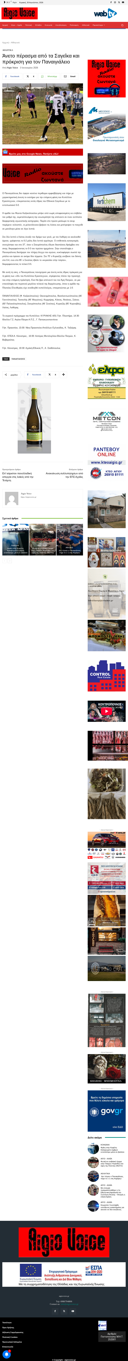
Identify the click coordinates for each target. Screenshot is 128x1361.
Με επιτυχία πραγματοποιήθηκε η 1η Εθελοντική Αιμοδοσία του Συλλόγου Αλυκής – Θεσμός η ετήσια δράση (113, 1192)
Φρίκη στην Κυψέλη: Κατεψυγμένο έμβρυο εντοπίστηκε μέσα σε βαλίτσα (15, 550)
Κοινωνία (15, 545)
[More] (63, 374)
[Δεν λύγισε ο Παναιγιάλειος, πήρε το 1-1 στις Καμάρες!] (69, 539)
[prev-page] (4, 561)
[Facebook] (111, 2)
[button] (122, 25)
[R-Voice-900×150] (42, 173)
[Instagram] (115, 2)
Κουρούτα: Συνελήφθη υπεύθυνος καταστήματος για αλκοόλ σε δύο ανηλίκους (112, 1207)
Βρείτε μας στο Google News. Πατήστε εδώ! (33, 153)
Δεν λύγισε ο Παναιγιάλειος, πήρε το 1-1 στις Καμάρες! (69, 552)
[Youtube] (123, 2)
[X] (119, 2)
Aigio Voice (12, 68)
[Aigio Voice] (11, 498)
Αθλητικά (15, 42)
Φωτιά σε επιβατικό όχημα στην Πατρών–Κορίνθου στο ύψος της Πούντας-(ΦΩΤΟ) (42, 550)
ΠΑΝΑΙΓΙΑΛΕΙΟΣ (18, 359)
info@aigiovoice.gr (69, 1304)
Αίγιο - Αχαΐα (42, 545)
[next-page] (10, 561)
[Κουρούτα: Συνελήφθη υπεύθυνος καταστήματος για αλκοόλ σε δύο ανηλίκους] (93, 1206)
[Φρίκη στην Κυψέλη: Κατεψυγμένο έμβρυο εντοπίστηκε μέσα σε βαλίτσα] (15, 539)
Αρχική (5, 42)
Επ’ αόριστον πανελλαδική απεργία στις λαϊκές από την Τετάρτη (18, 477)
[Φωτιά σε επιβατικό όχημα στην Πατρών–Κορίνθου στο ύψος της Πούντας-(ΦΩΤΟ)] (42, 539)
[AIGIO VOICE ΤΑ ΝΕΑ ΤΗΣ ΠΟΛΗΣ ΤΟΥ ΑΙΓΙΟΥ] (20, 13)
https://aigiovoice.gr (28, 497)
